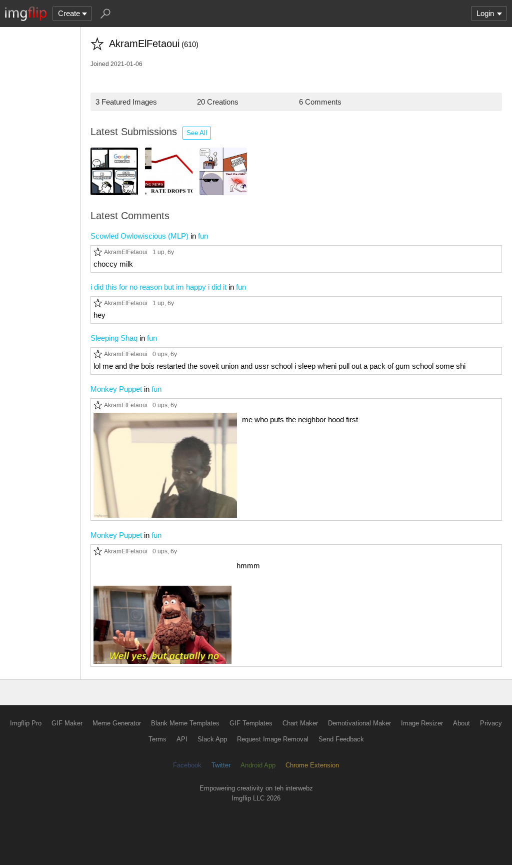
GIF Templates (251, 723)
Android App (258, 765)
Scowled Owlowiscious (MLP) (139, 236)
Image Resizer (422, 723)
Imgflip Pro (26, 723)
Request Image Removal (272, 739)
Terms (157, 739)
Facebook (187, 765)
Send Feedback (341, 739)
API (182, 739)
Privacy (491, 723)
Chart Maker (300, 723)
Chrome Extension (312, 765)
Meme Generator (116, 723)
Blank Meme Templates (185, 723)
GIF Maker (67, 723)
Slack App (212, 739)
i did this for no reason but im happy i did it (158, 287)
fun (203, 236)
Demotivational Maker (359, 723)
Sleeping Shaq (114, 338)
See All (196, 133)
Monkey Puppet (116, 389)
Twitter (221, 765)
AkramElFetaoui (126, 252)
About (461, 723)
